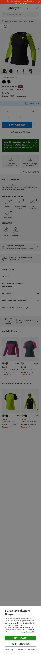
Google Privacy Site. (28, 632)
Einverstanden (20, 638)
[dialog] (20, 630)
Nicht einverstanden (20, 644)
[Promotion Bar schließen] (39, 2)
